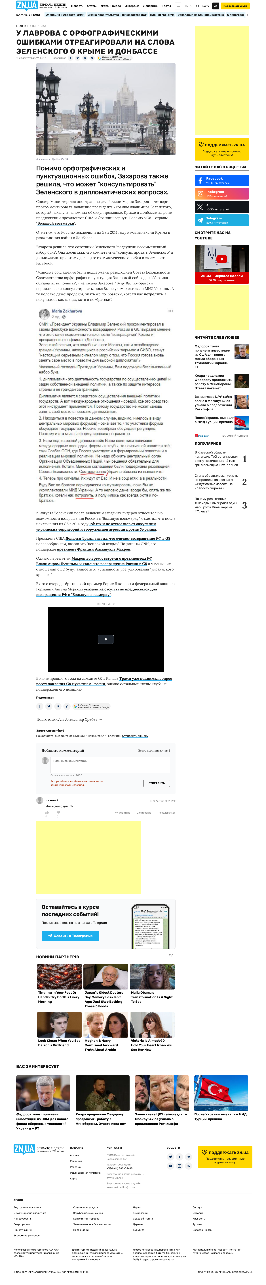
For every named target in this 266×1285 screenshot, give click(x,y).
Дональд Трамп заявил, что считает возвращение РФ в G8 (118, 538)
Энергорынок (22, 1224)
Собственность (202, 1229)
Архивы (74, 1155)
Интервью (132, 6)
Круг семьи (199, 1218)
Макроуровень (22, 1218)
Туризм (197, 1224)
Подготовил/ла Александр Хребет (67, 719)
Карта (73, 1178)
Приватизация (23, 1229)
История (198, 1213)
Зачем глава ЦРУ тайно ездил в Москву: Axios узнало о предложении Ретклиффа (213, 403)
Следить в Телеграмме (73, 936)
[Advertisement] (88, 857)
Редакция (76, 1161)
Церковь (138, 1224)
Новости (77, 6)
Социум (197, 1207)
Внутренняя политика (27, 1207)
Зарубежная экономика (88, 1213)
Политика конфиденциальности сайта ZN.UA (225, 1272)
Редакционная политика (85, 1172)
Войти (206, 6)
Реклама (75, 1167)
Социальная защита (85, 1207)
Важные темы (28, 14)
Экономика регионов (27, 1235)
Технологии (140, 1213)
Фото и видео (111, 6)
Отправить (157, 783)
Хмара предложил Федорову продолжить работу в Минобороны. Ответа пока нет (213, 382)
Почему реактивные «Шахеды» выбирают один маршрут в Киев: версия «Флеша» (216, 505)
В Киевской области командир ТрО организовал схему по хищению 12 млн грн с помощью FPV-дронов (216, 458)
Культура (138, 1229)
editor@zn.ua (127, 1187)
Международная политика (30, 1213)
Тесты (166, 6)
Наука (137, 1207)
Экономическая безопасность (92, 1224)
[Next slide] (247, 15)
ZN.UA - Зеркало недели (222, 276)
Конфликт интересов (86, 1218)
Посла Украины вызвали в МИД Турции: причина (214, 420)
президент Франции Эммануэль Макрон (93, 549)
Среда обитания (143, 1218)
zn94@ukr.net (115, 1177)
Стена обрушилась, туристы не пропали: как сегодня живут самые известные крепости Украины (216, 482)
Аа (215, 6)
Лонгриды (150, 6)
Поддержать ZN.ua (235, 6)
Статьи (92, 6)
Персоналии (81, 1229)
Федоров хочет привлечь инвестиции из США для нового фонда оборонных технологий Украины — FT (213, 356)
